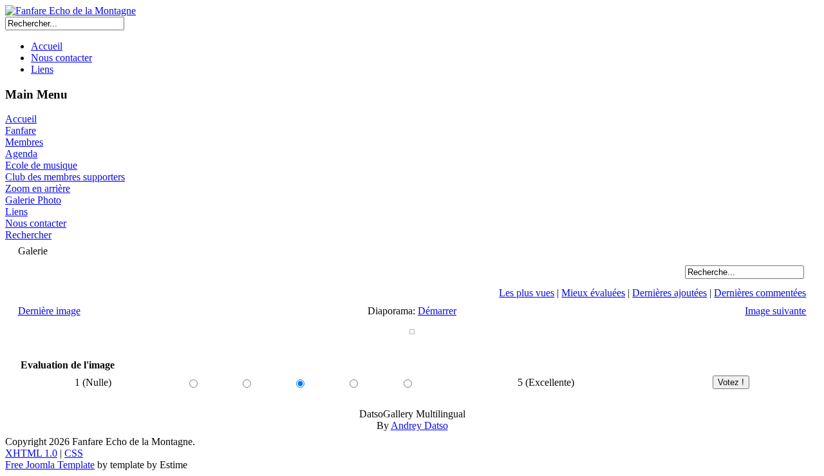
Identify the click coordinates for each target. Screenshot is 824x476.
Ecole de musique (41, 165)
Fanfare (20, 130)
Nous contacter (61, 57)
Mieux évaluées (593, 292)
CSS (73, 453)
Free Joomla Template (50, 464)
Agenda (21, 153)
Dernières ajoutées (669, 292)
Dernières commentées (760, 292)
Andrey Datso (419, 425)
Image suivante (775, 310)
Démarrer (437, 310)
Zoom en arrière (37, 188)
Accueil (46, 46)
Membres (24, 142)
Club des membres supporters (65, 176)
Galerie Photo (33, 200)
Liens (42, 69)
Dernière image (49, 310)
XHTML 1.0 (31, 453)
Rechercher (28, 234)
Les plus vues (526, 292)
